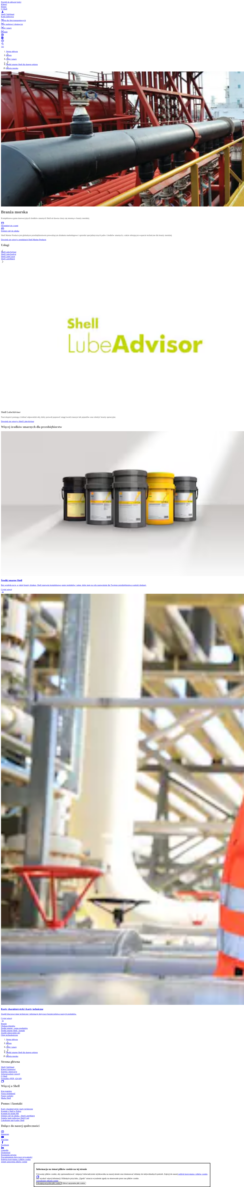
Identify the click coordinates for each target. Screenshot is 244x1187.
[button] (122, 17)
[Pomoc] (122, 40)
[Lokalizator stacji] (122, 34)
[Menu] (122, 46)
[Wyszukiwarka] (122, 43)
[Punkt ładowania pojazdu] (122, 37)
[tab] (122, 252)
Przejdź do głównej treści (11, 2)
